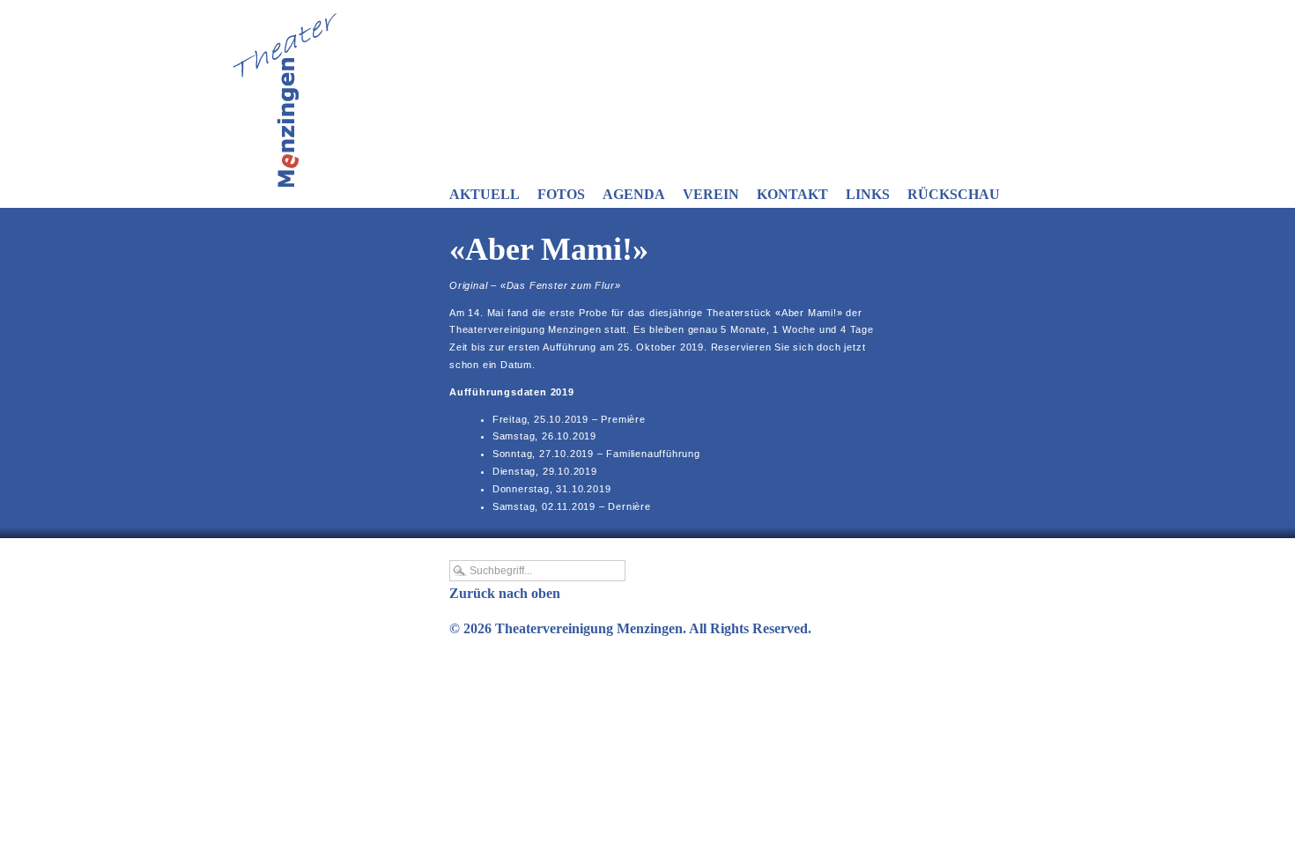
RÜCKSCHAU (953, 194)
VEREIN (711, 194)
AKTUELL (484, 194)
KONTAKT (792, 194)
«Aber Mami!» (548, 249)
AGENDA (634, 194)
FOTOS (561, 194)
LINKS (868, 194)
